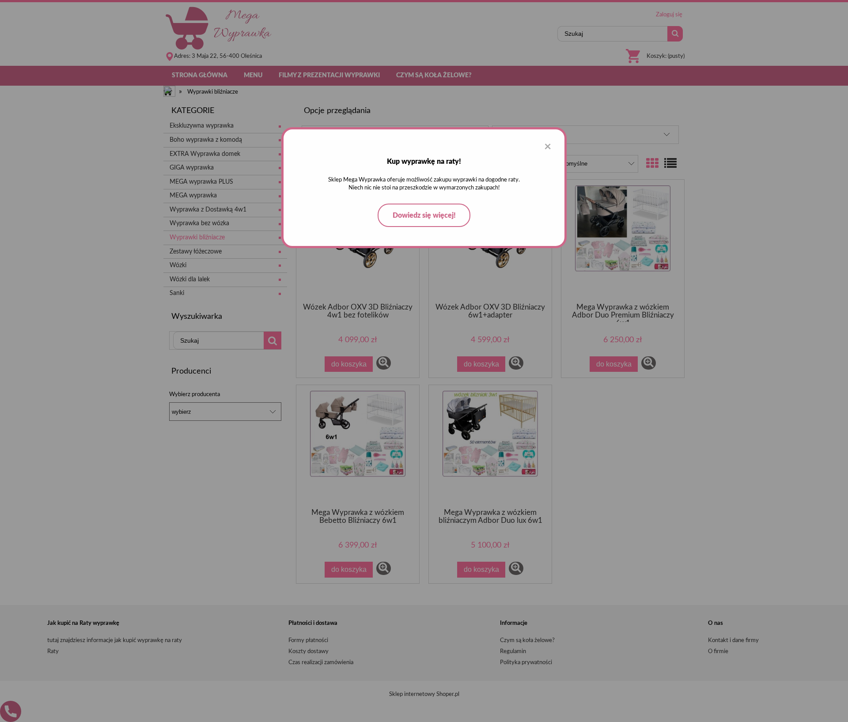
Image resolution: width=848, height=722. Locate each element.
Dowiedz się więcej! (424, 215)
